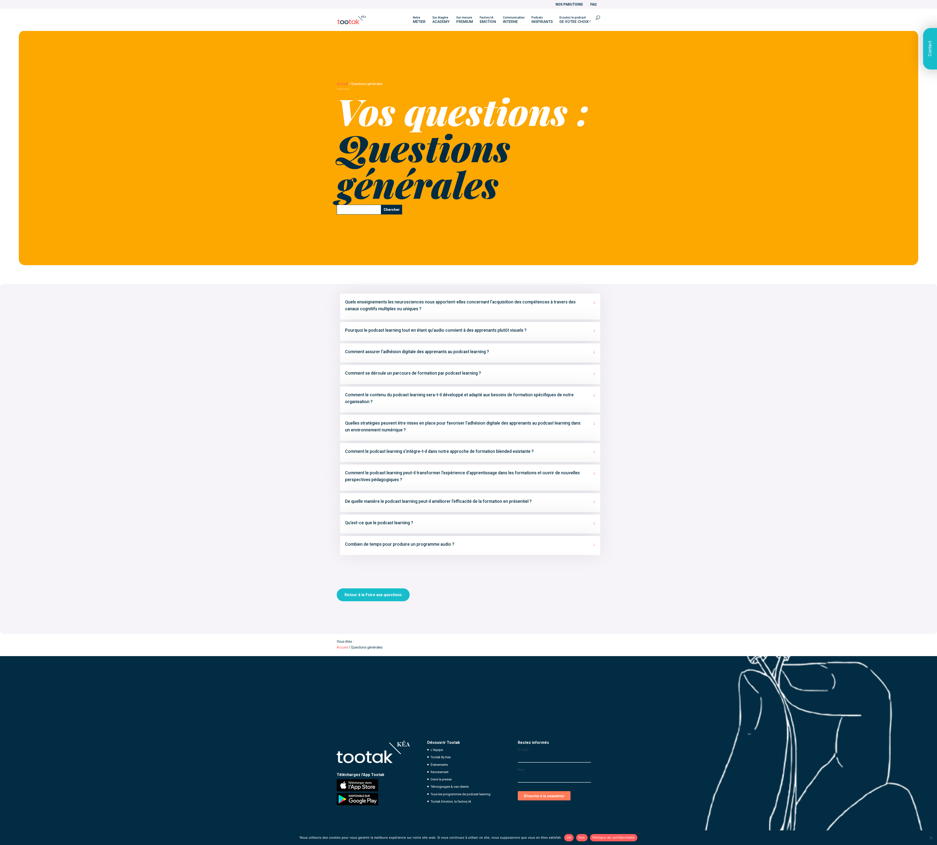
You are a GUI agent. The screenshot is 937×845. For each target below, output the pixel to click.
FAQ (593, 4)
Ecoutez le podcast (575, 20)
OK (569, 837)
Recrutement (439, 772)
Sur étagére (440, 20)
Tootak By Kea (441, 757)
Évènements (439, 765)
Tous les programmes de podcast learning (460, 794)
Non (582, 837)
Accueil (342, 84)
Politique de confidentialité (613, 837)
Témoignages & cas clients (450, 786)
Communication (514, 20)
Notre (419, 20)
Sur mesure (464, 20)
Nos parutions (569, 4)
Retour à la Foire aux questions (373, 594)
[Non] (930, 837)
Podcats (542, 20)
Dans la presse (441, 779)
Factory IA (488, 20)
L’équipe (437, 750)
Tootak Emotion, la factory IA (451, 801)
